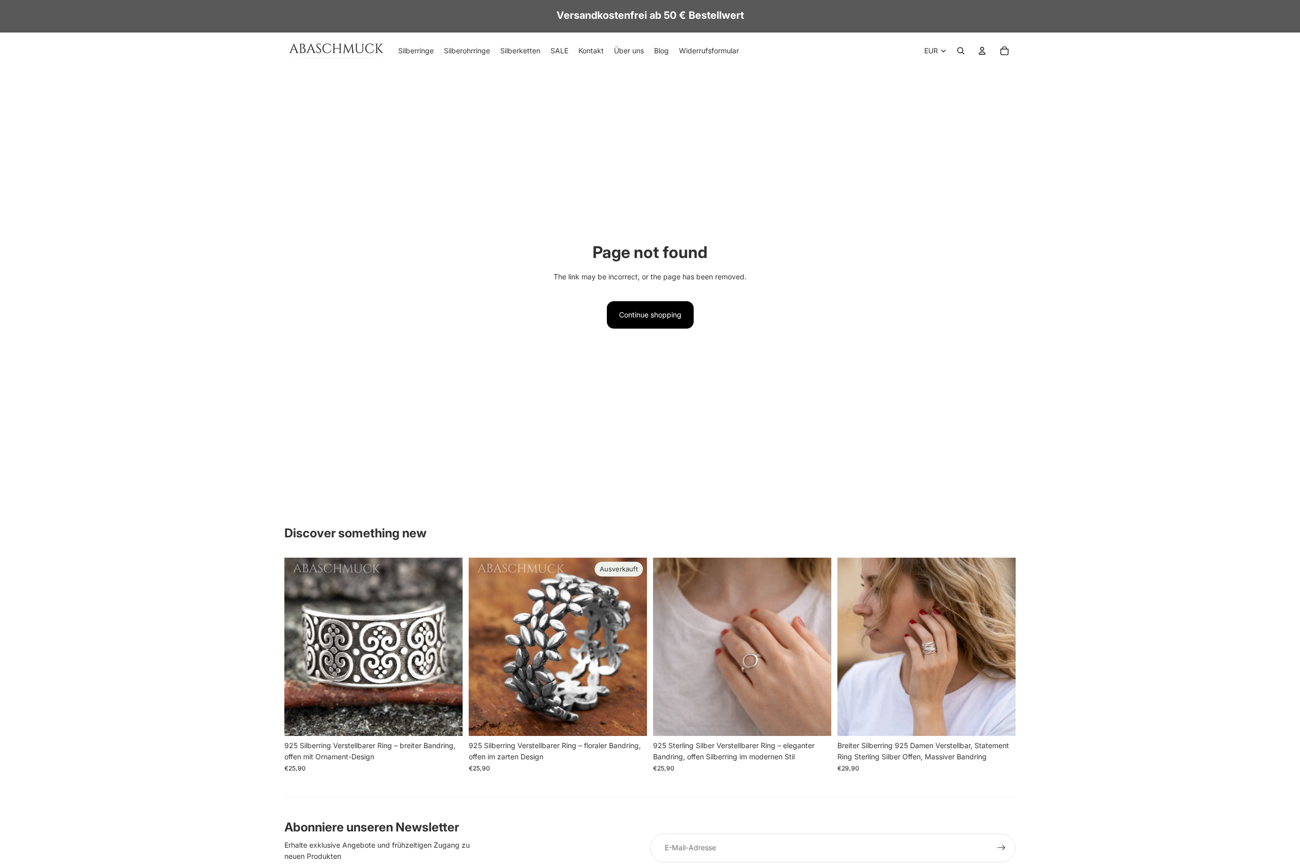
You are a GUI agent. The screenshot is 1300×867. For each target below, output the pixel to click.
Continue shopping (650, 314)
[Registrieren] (1001, 847)
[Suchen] (961, 51)
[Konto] (982, 51)
